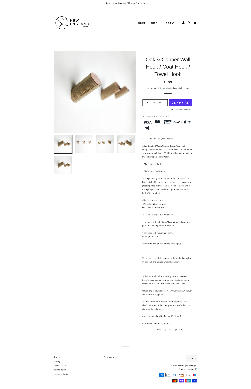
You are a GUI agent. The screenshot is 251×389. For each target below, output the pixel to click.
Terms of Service (61, 365)
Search (57, 357)
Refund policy (60, 369)
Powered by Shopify (188, 369)
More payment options (180, 109)
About (170, 23)
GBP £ (190, 358)
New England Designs (187, 365)
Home (142, 23)
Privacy (57, 361)
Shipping (164, 88)
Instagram (111, 357)
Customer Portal (61, 374)
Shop (154, 23)
